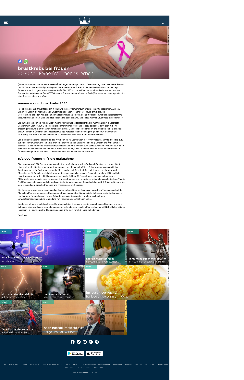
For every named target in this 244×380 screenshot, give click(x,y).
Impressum (118, 364)
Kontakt (128, 364)
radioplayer (149, 364)
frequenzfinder (84, 367)
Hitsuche (138, 364)
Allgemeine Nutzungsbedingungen (97, 364)
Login (4, 364)
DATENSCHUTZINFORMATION (52, 364)
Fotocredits (98, 367)
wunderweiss (84, 372)
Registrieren (14, 364)
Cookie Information (72, 364)
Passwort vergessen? (30, 364)
